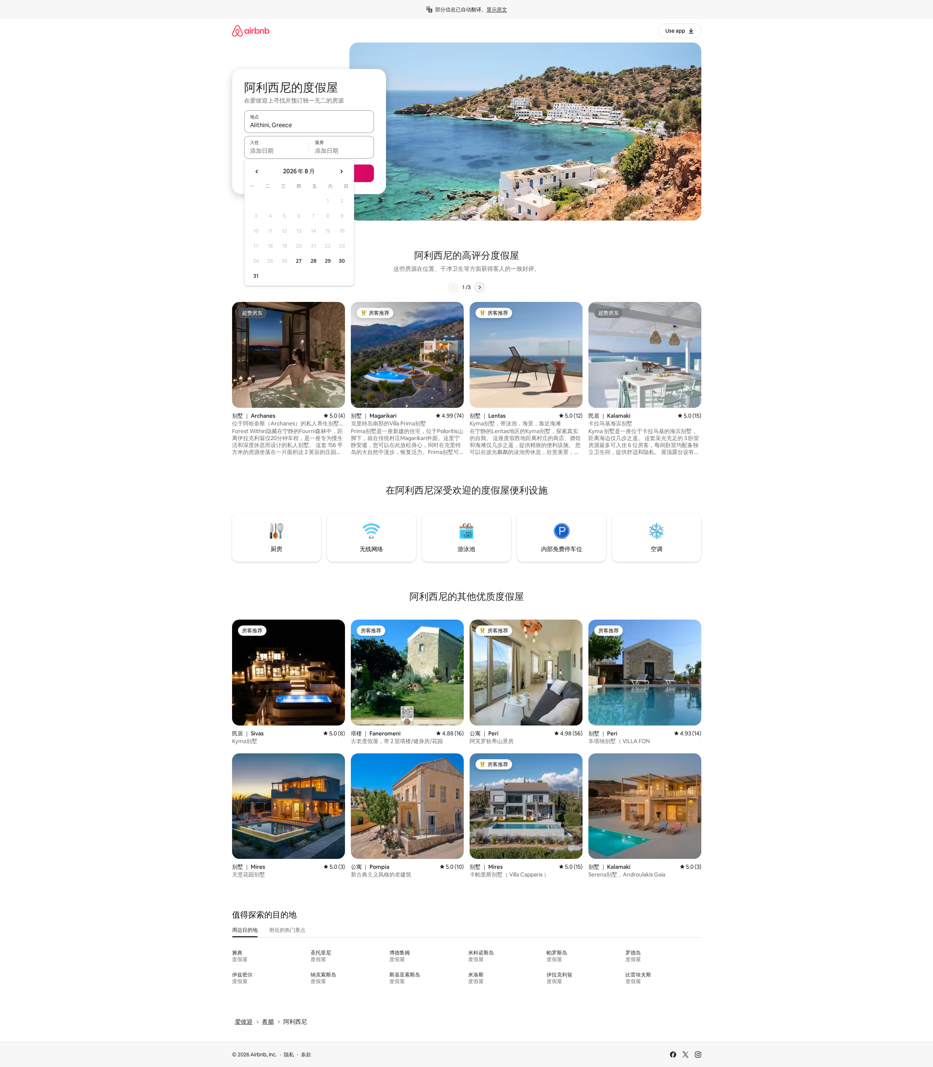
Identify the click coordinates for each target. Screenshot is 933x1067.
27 (299, 261)
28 (313, 261)
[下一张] (479, 287)
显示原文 (496, 9)
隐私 (289, 1054)
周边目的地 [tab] (245, 930)
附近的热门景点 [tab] (287, 930)
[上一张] (453, 287)
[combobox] (309, 125)
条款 (306, 1054)
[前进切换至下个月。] (341, 171)
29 (328, 261)
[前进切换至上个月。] (257, 171)
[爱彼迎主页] (250, 30)
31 (255, 276)
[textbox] (276, 150)
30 (342, 261)
